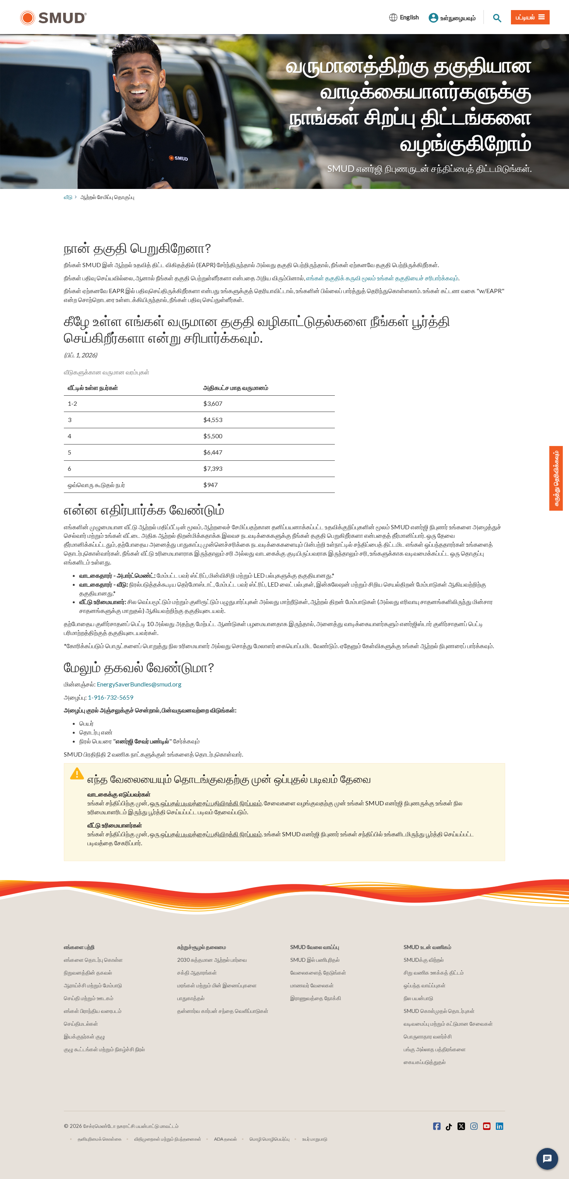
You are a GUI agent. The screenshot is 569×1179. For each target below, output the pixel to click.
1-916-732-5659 (110, 697)
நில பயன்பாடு (418, 998)
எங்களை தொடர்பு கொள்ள (93, 959)
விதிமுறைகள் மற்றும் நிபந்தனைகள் (167, 1139)
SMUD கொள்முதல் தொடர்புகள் (439, 1010)
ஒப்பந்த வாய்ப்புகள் (425, 985)
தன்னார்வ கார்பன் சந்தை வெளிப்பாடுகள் (222, 1010)
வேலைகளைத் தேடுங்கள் (318, 972)
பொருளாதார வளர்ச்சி (428, 1036)
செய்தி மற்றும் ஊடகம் (88, 998)
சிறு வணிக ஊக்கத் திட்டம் (434, 972)
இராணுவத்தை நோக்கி (315, 998)
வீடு (68, 197)
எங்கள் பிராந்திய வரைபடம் (93, 1010)
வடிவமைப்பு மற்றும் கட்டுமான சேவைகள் (448, 1023)
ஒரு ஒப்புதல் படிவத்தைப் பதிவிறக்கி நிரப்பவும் (206, 803)
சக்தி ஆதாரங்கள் (197, 972)
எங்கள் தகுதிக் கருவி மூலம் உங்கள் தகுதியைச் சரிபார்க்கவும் (382, 277)
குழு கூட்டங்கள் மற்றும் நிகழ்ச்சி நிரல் (104, 1049)
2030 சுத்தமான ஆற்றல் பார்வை (212, 959)
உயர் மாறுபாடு (314, 1139)
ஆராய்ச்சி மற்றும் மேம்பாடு (93, 985)
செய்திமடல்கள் (81, 1023)
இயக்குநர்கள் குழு (84, 1036)
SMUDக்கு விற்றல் (424, 959)
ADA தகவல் (225, 1139)
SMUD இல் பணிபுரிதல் (314, 959)
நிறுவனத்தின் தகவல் (88, 972)
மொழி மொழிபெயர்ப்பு (270, 1139)
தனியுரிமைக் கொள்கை (100, 1139)
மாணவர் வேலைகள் (312, 985)
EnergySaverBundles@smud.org (139, 684)
